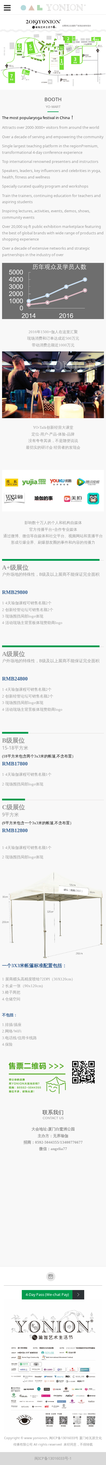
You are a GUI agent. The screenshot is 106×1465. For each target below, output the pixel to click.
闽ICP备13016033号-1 (53, 1458)
